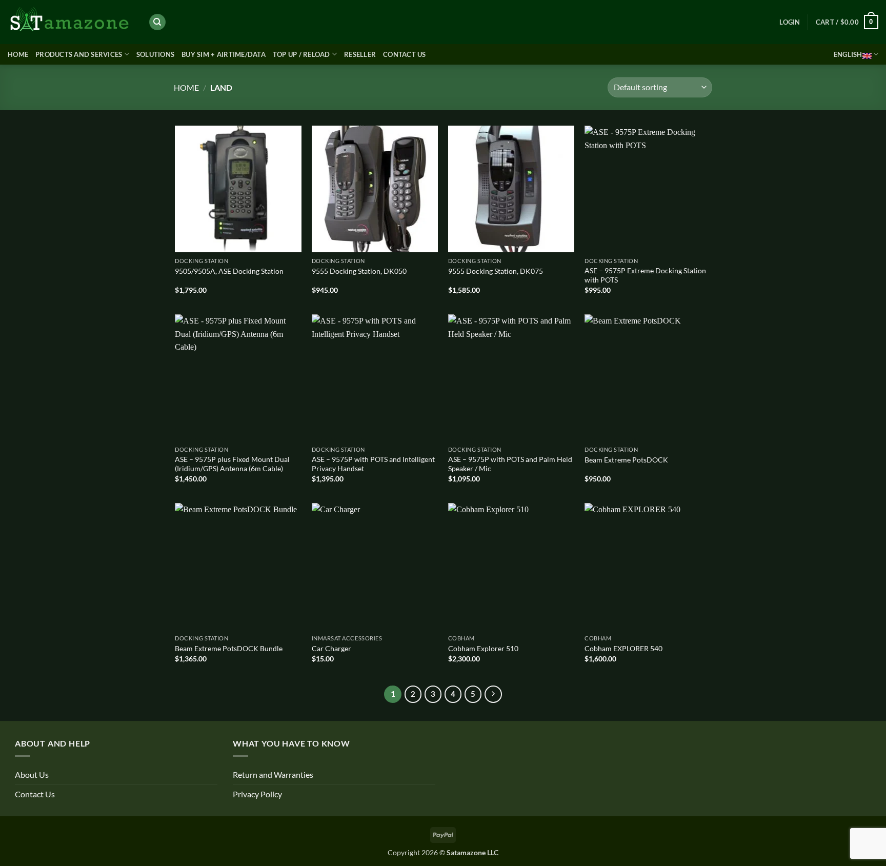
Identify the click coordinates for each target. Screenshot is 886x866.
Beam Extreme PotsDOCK (626, 459)
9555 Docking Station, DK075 (495, 271)
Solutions (155, 54)
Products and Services (78, 54)
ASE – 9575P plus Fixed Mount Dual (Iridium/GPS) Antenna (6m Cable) (232, 464)
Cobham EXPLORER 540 (623, 648)
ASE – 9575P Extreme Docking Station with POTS (645, 275)
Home (18, 54)
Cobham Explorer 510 (483, 648)
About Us (32, 774)
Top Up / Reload (301, 54)
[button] (789, 22)
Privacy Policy (257, 794)
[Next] (493, 694)
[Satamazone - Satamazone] (70, 22)
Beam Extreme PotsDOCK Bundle (229, 648)
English (848, 54)
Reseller (360, 54)
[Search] (157, 22)
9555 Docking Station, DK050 (359, 271)
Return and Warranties (273, 774)
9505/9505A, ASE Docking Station (229, 271)
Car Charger (331, 648)
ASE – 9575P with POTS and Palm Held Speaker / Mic (510, 464)
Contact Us (404, 54)
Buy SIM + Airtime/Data (224, 54)
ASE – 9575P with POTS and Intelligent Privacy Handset (373, 464)
